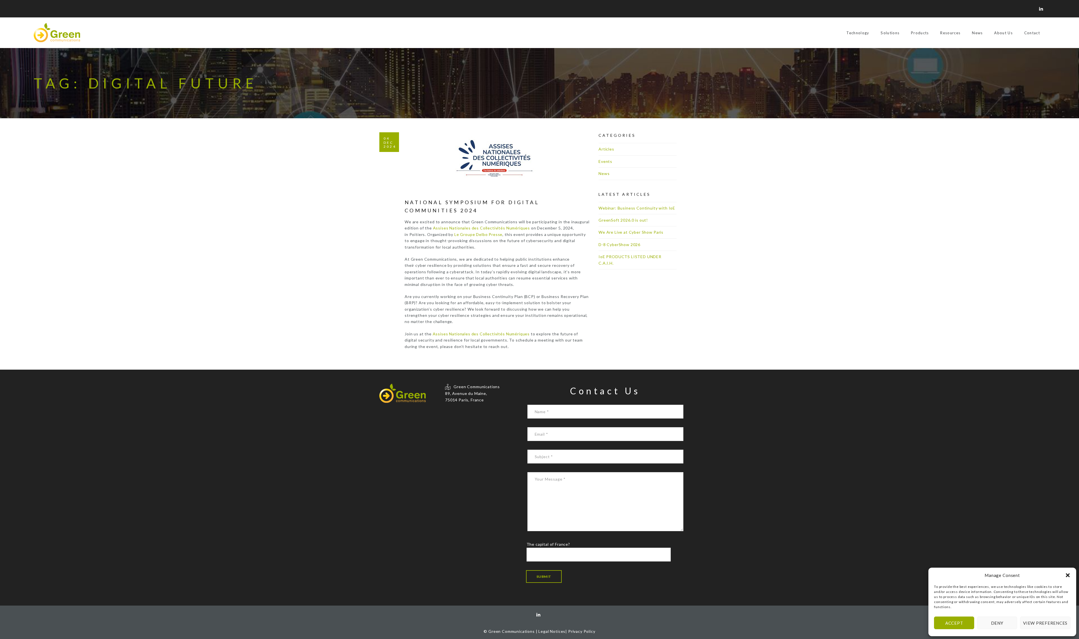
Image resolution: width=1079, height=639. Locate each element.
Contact (1032, 33)
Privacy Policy (581, 631)
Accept (954, 623)
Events (605, 161)
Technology (857, 33)
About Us (1003, 33)
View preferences (1045, 623)
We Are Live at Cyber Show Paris (631, 232)
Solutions (890, 33)
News (977, 33)
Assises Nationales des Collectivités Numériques (481, 228)
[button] (1068, 575)
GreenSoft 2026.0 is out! (623, 220)
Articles (606, 149)
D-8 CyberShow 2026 (619, 244)
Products (920, 33)
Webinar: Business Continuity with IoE (637, 208)
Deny (997, 623)
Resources (950, 33)
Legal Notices (551, 631)
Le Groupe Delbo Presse (478, 234)
